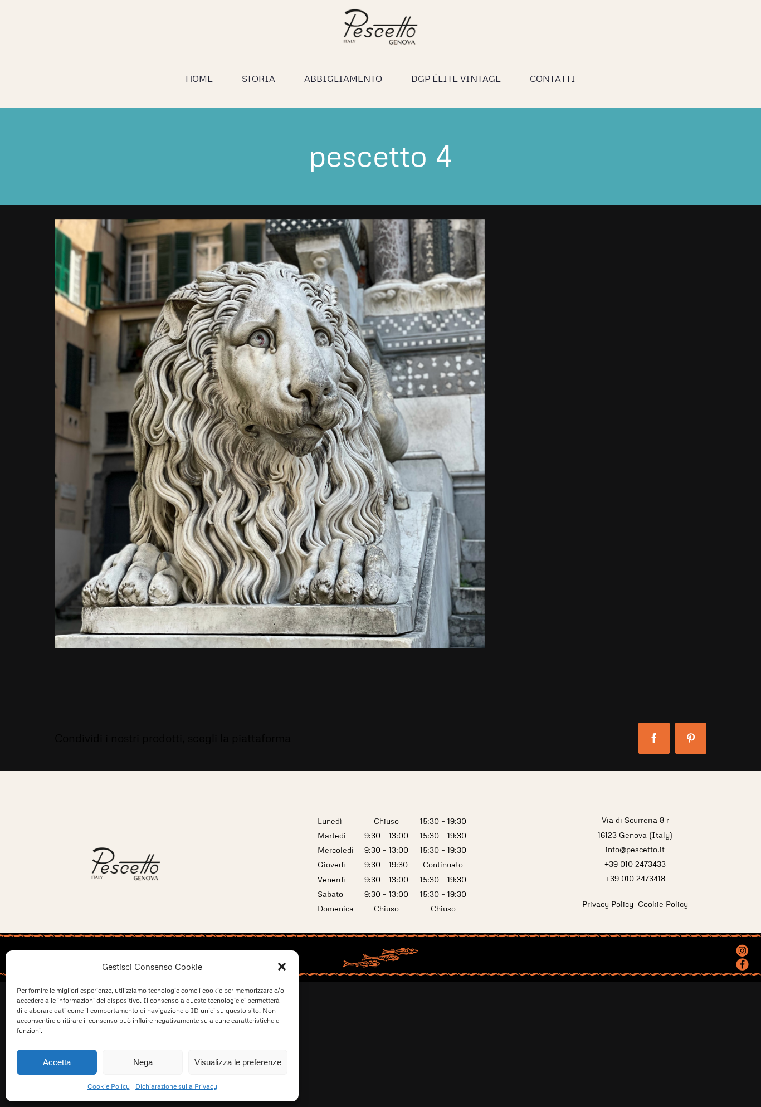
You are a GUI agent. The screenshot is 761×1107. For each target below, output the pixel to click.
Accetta (57, 1062)
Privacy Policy (609, 904)
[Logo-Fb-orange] (742, 962)
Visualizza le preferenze (237, 1062)
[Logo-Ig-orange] (742, 947)
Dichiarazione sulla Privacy (176, 1086)
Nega (143, 1062)
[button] (281, 966)
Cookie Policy (108, 1086)
